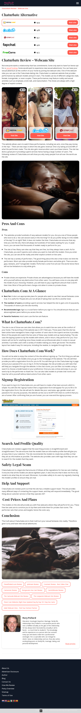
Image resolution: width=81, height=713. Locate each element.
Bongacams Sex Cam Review (32, 590)
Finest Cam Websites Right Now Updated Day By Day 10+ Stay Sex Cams (29, 602)
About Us (5, 668)
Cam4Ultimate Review (55, 590)
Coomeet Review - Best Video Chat (56, 584)
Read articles (70, 644)
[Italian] (11, 700)
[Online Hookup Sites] (39, 3)
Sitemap (5, 692)
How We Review (8, 685)
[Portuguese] (14, 700)
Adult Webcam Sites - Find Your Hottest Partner (20, 608)
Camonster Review (10, 590)
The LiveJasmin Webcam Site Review (46, 596)
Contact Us (6, 682)
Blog (3, 678)
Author (4, 675)
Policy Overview (8, 688)
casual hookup (12, 68)
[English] (6, 700)
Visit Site (14, 135)
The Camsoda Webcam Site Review (16, 596)
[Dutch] (3, 700)
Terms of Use (7, 695)
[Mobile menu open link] (77, 3)
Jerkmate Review (33, 584)
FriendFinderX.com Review (13, 584)
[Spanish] (17, 700)
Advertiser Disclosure (10, 671)
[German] (8, 700)
